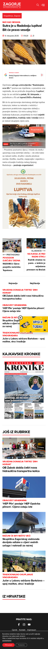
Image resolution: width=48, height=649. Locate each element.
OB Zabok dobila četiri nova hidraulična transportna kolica (23, 294)
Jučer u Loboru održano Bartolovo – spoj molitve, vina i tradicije (23, 337)
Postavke (21, 645)
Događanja (8, 15)
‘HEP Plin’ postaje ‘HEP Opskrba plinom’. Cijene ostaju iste (23, 308)
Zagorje (17, 15)
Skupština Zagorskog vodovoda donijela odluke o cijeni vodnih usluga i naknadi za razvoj (21, 540)
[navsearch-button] (37, 5)
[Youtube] (29, 624)
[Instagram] (24, 624)
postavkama (6, 640)
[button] (43, 5)
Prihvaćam (8, 645)
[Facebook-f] (18, 624)
